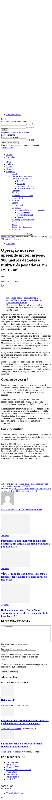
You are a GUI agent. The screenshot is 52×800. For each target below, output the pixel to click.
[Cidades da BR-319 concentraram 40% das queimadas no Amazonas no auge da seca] (7, 715)
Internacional (17, 205)
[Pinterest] (24, 290)
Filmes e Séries (18, 198)
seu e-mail (30, 140)
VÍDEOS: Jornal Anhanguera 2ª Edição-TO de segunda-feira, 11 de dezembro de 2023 (26, 490)
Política (9, 164)
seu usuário (30, 124)
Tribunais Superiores (25, 188)
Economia (10, 169)
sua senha (30, 127)
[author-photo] (7, 504)
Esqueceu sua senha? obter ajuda (15, 132)
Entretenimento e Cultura (22, 195)
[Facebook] (5, 290)
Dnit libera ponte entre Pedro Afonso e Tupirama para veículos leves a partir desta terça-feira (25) (24, 613)
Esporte (15, 203)
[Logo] (1, 150)
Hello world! (8, 700)
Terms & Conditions (14, 793)
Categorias (10, 171)
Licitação (21, 183)
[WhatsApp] (34, 290)
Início (3, 237)
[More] (44, 290)
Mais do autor (35, 510)
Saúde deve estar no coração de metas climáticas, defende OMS (21, 745)
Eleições (15, 193)
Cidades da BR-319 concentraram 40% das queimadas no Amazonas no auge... (25, 722)
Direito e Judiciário (20, 179)
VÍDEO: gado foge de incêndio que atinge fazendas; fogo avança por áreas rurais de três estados (24, 576)
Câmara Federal (23, 212)
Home (9, 154)
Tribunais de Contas (25, 186)
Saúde (9, 167)
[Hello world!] (7, 695)
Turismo (15, 200)
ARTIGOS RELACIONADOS (15, 510)
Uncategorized (7, 705)
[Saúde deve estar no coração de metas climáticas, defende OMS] (7, 738)
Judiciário (21, 181)
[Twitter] (15, 290)
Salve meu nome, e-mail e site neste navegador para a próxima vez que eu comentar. (25, 665)
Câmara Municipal (25, 215)
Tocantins (10, 157)
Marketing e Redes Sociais (23, 220)
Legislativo (16, 207)
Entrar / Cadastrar (13, 114)
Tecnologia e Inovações (22, 227)
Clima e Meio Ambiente (22, 176)
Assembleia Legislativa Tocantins (31, 210)
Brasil (8, 162)
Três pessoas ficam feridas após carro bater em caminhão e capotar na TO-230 (25, 485)
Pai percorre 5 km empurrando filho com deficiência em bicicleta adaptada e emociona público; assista (25, 543)
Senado (20, 217)
